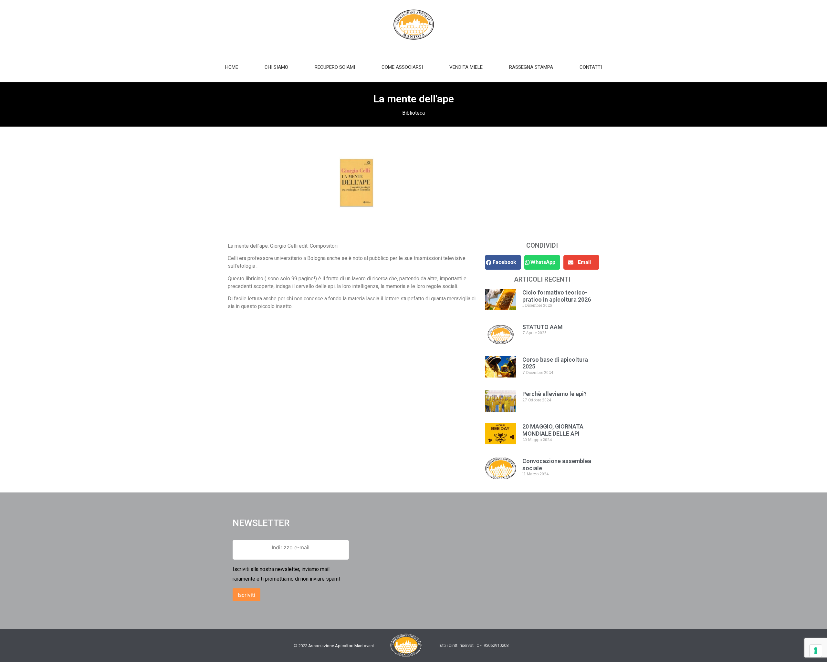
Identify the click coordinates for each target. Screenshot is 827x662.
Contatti (591, 67)
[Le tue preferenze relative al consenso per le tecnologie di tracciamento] (816, 651)
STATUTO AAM (542, 327)
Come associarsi (402, 67)
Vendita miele (466, 67)
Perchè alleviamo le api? (554, 393)
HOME (231, 67)
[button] (503, 262)
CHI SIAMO (276, 67)
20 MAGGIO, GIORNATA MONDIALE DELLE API (552, 430)
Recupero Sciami (335, 67)
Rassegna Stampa (531, 67)
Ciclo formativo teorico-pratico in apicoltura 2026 (556, 296)
